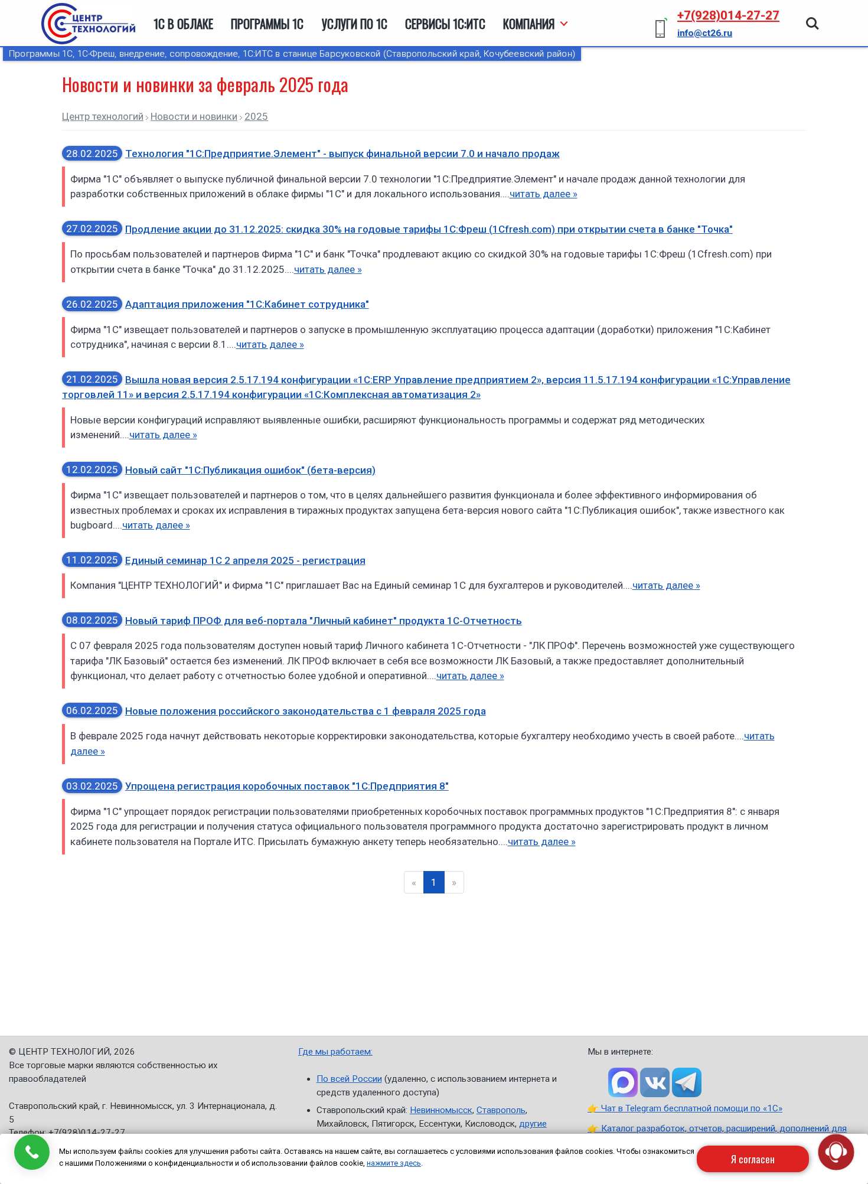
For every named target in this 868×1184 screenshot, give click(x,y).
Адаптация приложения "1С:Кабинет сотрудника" (217, 304)
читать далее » (543, 194)
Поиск (812, 18)
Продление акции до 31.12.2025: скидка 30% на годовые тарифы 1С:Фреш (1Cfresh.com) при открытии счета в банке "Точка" (399, 229)
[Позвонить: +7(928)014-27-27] (31, 1152)
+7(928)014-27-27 (728, 15)
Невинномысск (441, 1110)
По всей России (349, 1079)
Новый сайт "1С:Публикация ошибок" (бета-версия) (221, 470)
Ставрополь (501, 1110)
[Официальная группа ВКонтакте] (655, 1082)
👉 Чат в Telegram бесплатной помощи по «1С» (685, 1108)
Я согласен (753, 1159)
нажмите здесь (394, 1163)
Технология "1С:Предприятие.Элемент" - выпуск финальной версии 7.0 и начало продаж (313, 153)
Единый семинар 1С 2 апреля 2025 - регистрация (216, 560)
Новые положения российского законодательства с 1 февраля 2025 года (276, 711)
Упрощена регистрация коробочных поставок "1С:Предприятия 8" (257, 786)
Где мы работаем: (335, 1051)
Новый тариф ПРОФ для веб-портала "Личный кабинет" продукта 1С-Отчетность (294, 621)
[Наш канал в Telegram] (686, 1082)
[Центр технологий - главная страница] (88, 23)
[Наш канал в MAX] (623, 1082)
